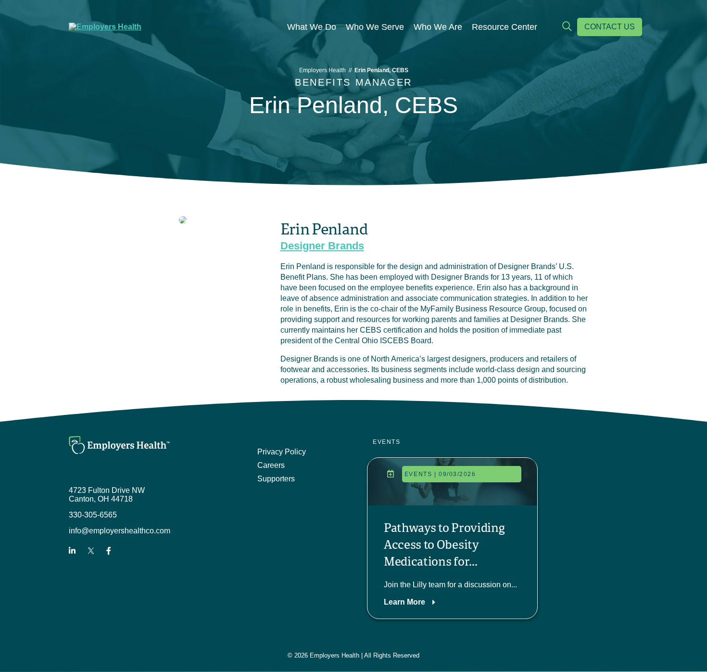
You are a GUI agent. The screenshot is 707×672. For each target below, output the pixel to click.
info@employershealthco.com (119, 531)
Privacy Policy (281, 452)
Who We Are (438, 27)
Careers (271, 465)
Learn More (404, 602)
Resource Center (504, 27)
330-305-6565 (93, 515)
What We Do (311, 27)
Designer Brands (322, 246)
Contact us (609, 27)
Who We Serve (375, 27)
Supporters (276, 479)
